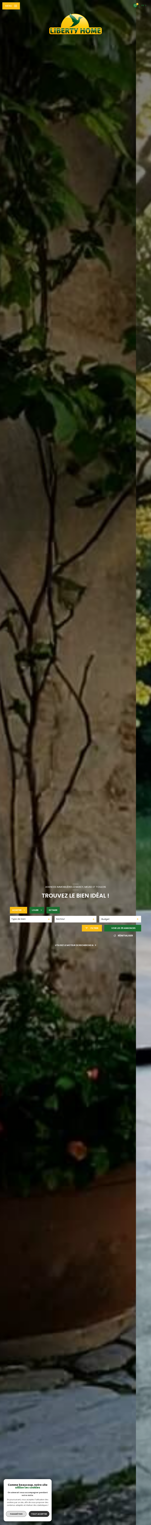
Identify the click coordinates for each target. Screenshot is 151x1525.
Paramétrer (16, 1514)
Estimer (53, 910)
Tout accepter (39, 1514)
